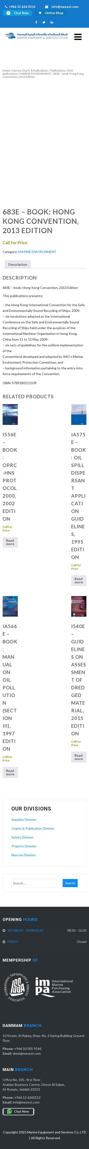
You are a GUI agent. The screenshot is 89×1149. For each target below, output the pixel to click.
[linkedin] (52, 22)
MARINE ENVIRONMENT (35, 73)
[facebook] (36, 22)
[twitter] (44, 22)
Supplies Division (23, 819)
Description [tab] (17, 264)
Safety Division (22, 837)
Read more (10, 542)
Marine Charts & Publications (30, 70)
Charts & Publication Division (32, 828)
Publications (58, 70)
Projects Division (23, 846)
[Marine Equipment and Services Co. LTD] (36, 40)
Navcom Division (23, 855)
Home (6, 70)
